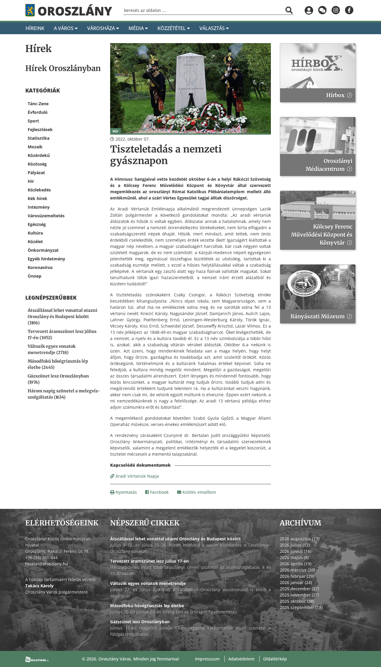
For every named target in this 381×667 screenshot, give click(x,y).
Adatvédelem (241, 659)
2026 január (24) (296, 582)
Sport (33, 121)
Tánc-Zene (38, 103)
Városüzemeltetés (46, 215)
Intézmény (39, 207)
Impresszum (207, 659)
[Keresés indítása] (289, 10)
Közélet (35, 241)
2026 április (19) (295, 564)
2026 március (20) (297, 570)
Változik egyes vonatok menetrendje (148, 583)
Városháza (101, 28)
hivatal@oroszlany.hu (46, 564)
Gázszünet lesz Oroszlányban (140, 621)
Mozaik (35, 147)
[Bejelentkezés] (309, 10)
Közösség (37, 164)
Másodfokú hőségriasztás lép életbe (147, 605)
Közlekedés (39, 190)
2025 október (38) (297, 601)
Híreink (35, 28)
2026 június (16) (295, 551)
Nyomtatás (125, 492)
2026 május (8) (294, 557)
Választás (212, 28)
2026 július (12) (295, 545)
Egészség (37, 224)
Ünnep (34, 276)
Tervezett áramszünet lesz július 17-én (149, 561)
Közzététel (172, 28)
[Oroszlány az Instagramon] (335, 10)
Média (137, 28)
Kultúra (35, 233)
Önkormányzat (43, 250)
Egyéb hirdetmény (46, 259)
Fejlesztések (40, 129)
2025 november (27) (299, 595)
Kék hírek (37, 198)
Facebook (159, 492)
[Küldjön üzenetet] (322, 10)
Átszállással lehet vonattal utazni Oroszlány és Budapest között (175, 539)
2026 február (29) (297, 576)
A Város (64, 28)
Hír (31, 181)
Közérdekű (39, 155)
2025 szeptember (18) (301, 607)
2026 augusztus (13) (299, 539)
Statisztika (38, 138)
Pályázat (36, 172)
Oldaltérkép (275, 659)
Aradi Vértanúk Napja (136, 476)
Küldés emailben (198, 492)
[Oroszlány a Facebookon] (349, 10)
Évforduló (38, 112)
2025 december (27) (299, 589)
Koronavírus (40, 267)
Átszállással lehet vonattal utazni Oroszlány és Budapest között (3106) (62, 316)
